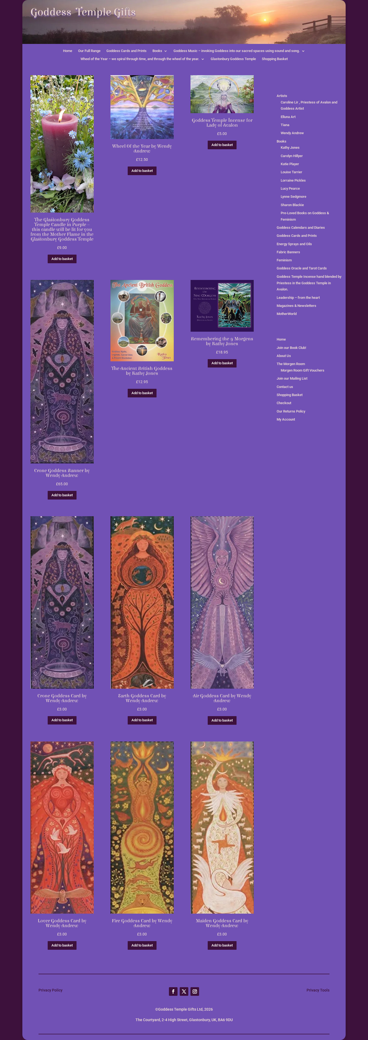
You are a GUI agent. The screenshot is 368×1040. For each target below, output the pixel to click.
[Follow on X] (184, 991)
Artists (282, 96)
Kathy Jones (290, 147)
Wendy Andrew (292, 133)
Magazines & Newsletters (296, 306)
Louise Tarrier (291, 172)
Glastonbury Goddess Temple (233, 59)
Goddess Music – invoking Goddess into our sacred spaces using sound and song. (236, 51)
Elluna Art (288, 117)
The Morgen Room (291, 364)
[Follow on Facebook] (173, 991)
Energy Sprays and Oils (294, 244)
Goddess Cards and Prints (126, 51)
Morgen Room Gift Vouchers (302, 370)
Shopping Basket (275, 59)
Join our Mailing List (292, 378)
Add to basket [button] (62, 259)
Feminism (284, 260)
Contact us (285, 387)
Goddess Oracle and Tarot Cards (302, 268)
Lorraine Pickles (293, 180)
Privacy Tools (318, 990)
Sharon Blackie (292, 205)
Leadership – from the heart (298, 298)
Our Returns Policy (291, 411)
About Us (284, 356)
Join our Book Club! (291, 348)
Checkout (284, 403)
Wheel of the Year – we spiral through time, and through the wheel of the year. (140, 59)
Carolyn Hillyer (292, 156)
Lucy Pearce (290, 188)
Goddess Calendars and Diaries (301, 228)
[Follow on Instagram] (194, 991)
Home (67, 51)
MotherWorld (287, 314)
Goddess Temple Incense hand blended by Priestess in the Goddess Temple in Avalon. (309, 283)
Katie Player (290, 164)
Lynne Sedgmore (293, 197)
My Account (286, 419)
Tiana (285, 125)
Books (157, 51)
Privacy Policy (51, 990)
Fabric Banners (288, 252)
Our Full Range (89, 51)
